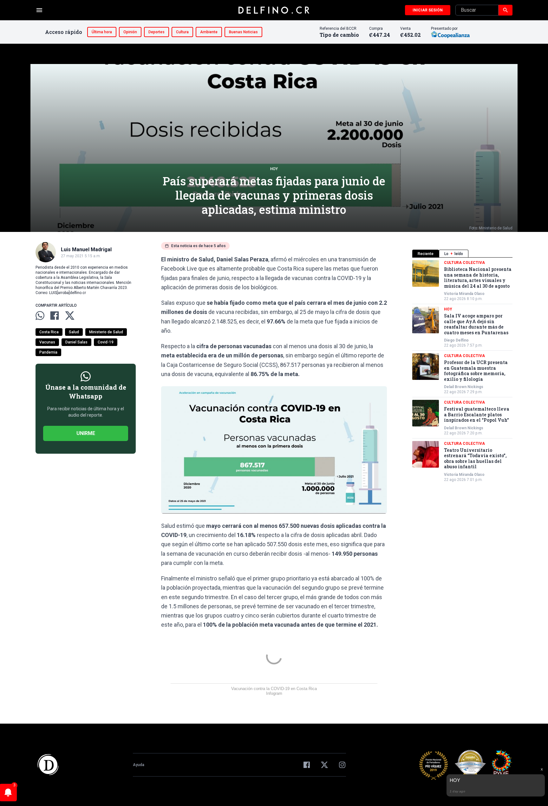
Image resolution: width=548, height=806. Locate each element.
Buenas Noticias (243, 32)
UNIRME (85, 433)
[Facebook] (306, 765)
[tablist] (462, 254)
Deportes (156, 32)
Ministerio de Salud (106, 332)
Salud (74, 332)
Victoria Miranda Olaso (464, 293)
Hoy (274, 169)
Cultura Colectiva (464, 262)
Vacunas (47, 342)
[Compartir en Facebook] (54, 315)
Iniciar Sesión (428, 10)
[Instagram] (342, 765)
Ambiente (209, 32)
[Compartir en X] (70, 315)
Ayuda (138, 765)
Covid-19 (106, 342)
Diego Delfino (456, 340)
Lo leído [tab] (453, 254)
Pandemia (48, 352)
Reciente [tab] (426, 254)
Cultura (182, 32)
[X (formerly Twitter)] (324, 765)
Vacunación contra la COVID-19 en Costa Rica (274, 688)
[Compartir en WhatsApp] (40, 315)
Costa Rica (49, 332)
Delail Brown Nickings (463, 387)
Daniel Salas (76, 342)
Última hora (102, 32)
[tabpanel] (462, 371)
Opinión (130, 32)
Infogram (274, 693)
